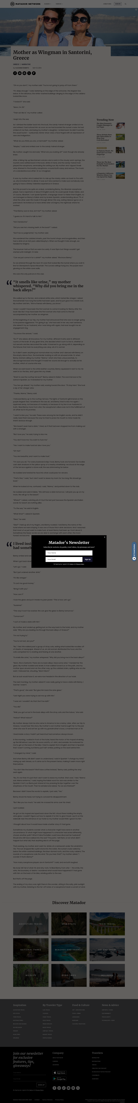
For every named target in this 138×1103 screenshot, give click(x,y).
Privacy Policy (80, 564)
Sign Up (88, 559)
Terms (71, 564)
